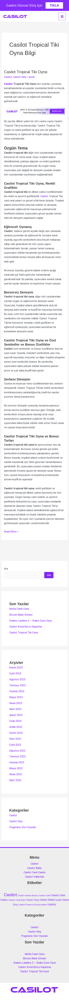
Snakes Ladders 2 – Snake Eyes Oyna (30, 620)
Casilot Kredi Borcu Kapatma (25, 626)
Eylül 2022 (15, 744)
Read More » (11, 532)
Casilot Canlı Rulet (17, 900)
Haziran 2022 (16, 762)
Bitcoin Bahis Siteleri (20, 614)
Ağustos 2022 (17, 750)
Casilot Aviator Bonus (28, 895)
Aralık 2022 (15, 726)
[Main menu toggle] (62, 16)
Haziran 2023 (16, 691)
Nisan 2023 (15, 703)
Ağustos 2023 (17, 679)
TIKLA (54, 5)
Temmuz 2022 (17, 756)
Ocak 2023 (15, 721)
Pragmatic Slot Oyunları (22, 827)
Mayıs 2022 (16, 768)
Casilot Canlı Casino (35, 872)
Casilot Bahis (34, 868)
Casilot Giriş (19, 76)
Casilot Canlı (45, 895)
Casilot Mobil (47, 899)
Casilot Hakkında (34, 876)
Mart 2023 (15, 709)
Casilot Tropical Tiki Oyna (25, 72)
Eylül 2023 (15, 673)
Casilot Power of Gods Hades (32, 904)
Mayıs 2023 (16, 697)
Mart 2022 (15, 780)
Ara (6, 568)
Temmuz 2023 (17, 685)
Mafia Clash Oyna (19, 608)
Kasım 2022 (16, 732)
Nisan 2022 (15, 774)
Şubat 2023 (15, 715)
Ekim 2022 (15, 738)
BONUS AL (57, 111)
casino (51, 904)
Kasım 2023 (16, 667)
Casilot (8, 76)
